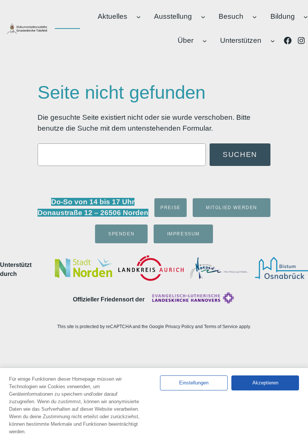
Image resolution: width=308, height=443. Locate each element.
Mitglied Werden (231, 207)
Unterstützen (240, 40)
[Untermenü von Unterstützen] (272, 41)
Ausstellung (173, 16)
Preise (170, 207)
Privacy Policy (179, 326)
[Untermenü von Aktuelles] (138, 16)
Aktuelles (112, 16)
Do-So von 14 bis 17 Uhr (92, 202)
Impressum (183, 234)
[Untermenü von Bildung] (305, 16)
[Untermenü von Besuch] (254, 16)
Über (185, 40)
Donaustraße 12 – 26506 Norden (93, 213)
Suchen (240, 154)
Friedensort (117, 299)
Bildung (282, 16)
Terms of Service (221, 326)
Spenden (121, 234)
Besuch (231, 16)
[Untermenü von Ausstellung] (203, 16)
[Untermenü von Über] (204, 41)
